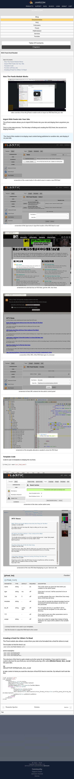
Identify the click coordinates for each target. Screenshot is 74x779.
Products (29, 6)
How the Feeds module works (13, 61)
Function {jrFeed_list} (11, 68)
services (37, 34)
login (58, 6)
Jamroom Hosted (37, 774)
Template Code (8, 66)
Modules (37, 707)
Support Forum (37, 772)
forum (37, 28)
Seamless (66, 707)
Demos (37, 776)
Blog (45, 6)
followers (37, 25)
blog (37, 17)
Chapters (36, 47)
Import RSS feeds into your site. (14, 64)
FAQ (37, 22)
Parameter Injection (12, 707)
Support (38, 6)
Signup (64, 6)
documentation (37, 20)
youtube (37, 36)
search (51, 6)
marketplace (37, 31)
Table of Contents (36, 43)
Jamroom (46, 766)
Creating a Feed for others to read (15, 70)
